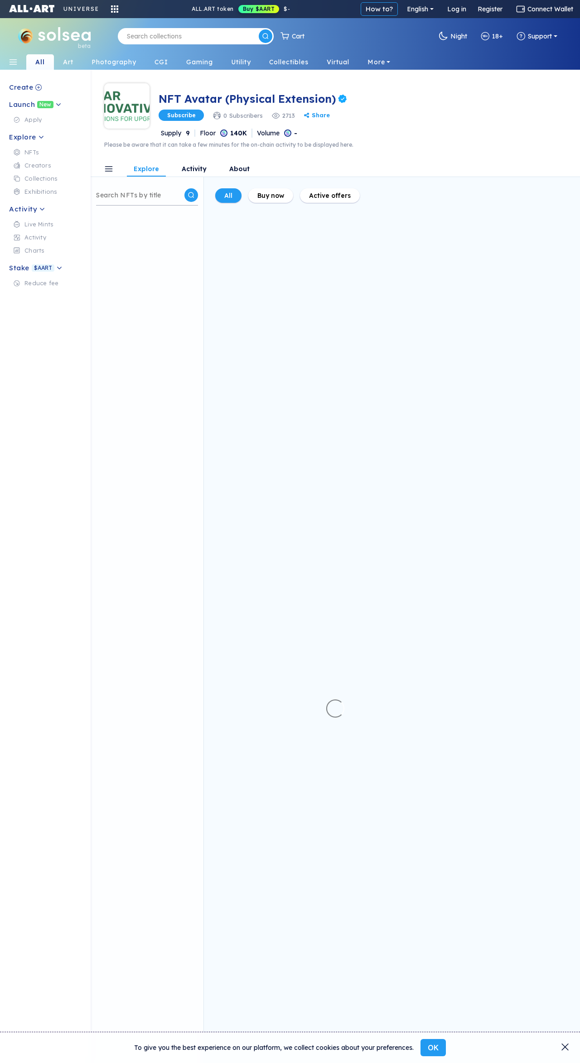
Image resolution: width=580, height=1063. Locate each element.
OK (433, 1047)
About (239, 169)
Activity (194, 169)
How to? (379, 9)
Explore (146, 169)
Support (540, 36)
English (417, 9)
